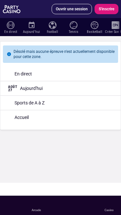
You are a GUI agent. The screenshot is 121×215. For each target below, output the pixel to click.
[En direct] (10, 24)
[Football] (52, 24)
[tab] (19, 43)
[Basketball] (94, 24)
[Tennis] (73, 24)
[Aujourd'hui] (31, 24)
